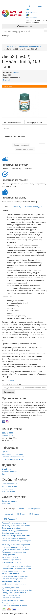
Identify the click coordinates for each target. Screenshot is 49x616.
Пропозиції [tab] (8, 514)
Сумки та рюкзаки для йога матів (15, 549)
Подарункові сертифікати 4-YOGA (16, 592)
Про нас (5, 451)
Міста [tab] (21, 508)
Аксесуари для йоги (10, 557)
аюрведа (10, 380)
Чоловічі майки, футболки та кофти (16, 568)
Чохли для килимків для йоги (14, 547)
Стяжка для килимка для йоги (14, 552)
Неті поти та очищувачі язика (14, 578)
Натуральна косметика (11, 597)
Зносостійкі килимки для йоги (14, 538)
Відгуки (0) (16, 206)
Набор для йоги (8, 554)
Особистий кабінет (9, 483)
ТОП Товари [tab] (34, 514)
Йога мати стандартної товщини (15, 530)
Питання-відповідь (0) (34, 206)
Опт (3, 474)
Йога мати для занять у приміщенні (16, 540)
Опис (6, 206)
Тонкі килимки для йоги (11, 528)
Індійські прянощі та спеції (13, 600)
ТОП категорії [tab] (9, 508)
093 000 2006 (31, 17)
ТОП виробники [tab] (34, 508)
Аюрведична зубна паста (12, 581)
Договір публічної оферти (12, 459)
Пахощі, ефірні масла (11, 595)
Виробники (6, 469)
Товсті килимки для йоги (12, 533)
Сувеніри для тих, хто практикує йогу (17, 590)
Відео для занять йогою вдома (14, 605)
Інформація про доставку (12, 454)
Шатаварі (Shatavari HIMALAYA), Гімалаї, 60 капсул (36, 122)
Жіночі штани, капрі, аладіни (13, 571)
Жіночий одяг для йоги (11, 562)
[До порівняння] (43, 143)
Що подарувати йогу (10, 587)
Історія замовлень (9, 486)
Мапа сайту (6, 503)
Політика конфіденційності (13, 456)
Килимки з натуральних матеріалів (16, 535)
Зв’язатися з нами (9, 501)
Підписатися (9, 392)
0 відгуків (6, 80)
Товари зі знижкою (9, 471)
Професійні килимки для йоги (14, 523)
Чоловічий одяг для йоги (12, 559)
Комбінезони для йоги (11, 573)
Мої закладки (7, 488)
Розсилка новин (8, 491)
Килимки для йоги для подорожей (16, 544)
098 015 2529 (31, 12)
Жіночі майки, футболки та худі (15, 576)
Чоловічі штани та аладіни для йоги (16, 566)
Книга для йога (8, 602)
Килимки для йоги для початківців (16, 525)
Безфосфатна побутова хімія (14, 583)
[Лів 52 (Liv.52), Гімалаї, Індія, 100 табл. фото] (24, 103)
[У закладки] (40, 143)
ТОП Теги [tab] (21, 514)
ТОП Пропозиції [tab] (10, 519)
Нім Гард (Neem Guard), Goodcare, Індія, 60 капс (14, 122)
